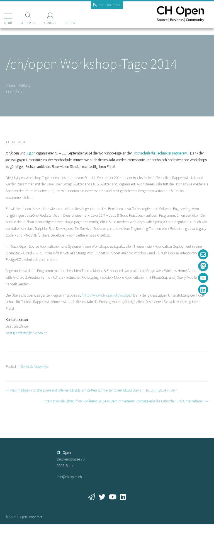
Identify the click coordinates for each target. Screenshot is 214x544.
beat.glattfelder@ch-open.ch (26, 332)
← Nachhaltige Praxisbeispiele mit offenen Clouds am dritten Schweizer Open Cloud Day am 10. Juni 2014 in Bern (91, 390)
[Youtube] (203, 278)
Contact (50, 23)
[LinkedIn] (203, 290)
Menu (8, 23)
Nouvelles (41, 366)
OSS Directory (109, 5)
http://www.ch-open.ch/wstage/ (107, 295)
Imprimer (35, 517)
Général (26, 366)
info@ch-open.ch (69, 476)
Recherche (28, 23)
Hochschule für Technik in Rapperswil (160, 153)
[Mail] (203, 254)
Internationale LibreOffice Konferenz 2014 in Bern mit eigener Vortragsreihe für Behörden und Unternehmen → (126, 401)
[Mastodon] (203, 266)
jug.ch (30, 153)
